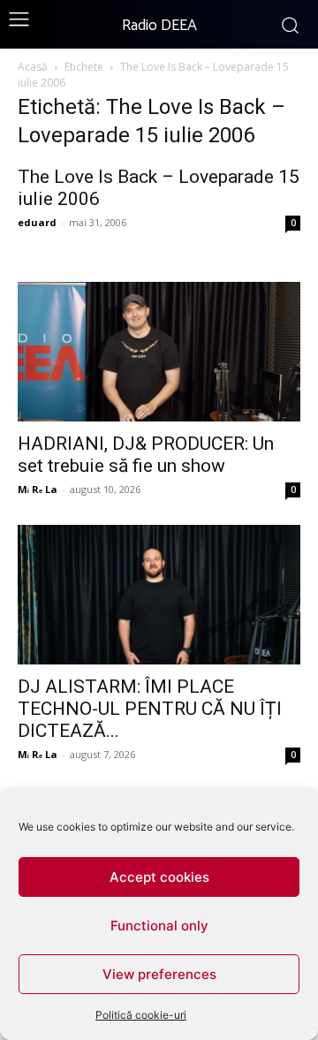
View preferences (159, 974)
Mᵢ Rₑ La (37, 489)
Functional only (159, 925)
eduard (37, 222)
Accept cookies (159, 877)
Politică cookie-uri (140, 1014)
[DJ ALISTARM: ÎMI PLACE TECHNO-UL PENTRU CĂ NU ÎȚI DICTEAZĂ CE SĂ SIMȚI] (159, 594)
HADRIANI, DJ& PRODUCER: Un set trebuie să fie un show (146, 454)
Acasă (33, 66)
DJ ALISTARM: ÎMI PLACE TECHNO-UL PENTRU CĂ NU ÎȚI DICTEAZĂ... (150, 708)
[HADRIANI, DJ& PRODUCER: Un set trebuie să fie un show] (159, 351)
